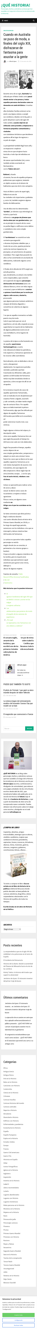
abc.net (7, 580)
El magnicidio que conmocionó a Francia (18, 714)
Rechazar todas (18, 1325)
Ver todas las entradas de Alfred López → (23, 672)
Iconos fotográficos (10, 1166)
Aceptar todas (18, 1315)
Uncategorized (8, 30)
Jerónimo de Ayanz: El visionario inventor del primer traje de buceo (18, 1009)
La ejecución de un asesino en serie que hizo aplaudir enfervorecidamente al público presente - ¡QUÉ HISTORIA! (19, 1020)
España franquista (9, 1135)
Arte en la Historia (9, 1078)
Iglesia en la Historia (10, 1170)
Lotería (6, 1191)
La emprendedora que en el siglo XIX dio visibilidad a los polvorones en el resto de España (17, 954)
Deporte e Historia (10, 1110)
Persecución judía (9, 1219)
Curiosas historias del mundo (13, 1103)
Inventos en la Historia (11, 1180)
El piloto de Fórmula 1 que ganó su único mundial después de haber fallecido (18, 691)
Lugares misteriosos (10, 1202)
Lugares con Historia (10, 1198)
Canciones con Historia (11, 1085)
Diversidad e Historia (10, 1117)
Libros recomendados (11, 1188)
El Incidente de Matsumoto (13, 960)
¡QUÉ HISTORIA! (15, 5)
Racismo (6, 1240)
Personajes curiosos (10, 1223)
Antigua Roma (8, 1075)
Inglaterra (6, 1173)
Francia (6, 1149)
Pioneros (6, 1226)
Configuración (18, 1320)
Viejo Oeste (7, 1279)
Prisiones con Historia (11, 1237)
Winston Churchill (9, 1283)
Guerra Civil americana (11, 1152)
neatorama (8, 583)
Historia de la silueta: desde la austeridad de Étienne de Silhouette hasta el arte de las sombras (18, 966)
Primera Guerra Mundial (11, 1233)
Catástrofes (7, 1089)
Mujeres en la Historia (11, 1212)
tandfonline (24, 577)
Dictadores (7, 1114)
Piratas (6, 1230)
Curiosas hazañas (9, 1100)
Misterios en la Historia (11, 1209)
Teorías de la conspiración (12, 1258)
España (6, 1131)
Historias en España (10, 1159)
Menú (6, 20)
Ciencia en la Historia (10, 1093)
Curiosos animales (9, 1107)
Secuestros (7, 1247)
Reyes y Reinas (8, 1244)
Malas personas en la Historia (13, 1205)
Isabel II (6, 1184)
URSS (5, 1272)
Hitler (5, 1163)
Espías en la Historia (10, 1138)
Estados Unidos (9, 1142)
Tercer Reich (7, 1261)
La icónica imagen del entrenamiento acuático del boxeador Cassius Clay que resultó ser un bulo (18, 703)
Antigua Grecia (8, 1071)
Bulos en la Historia (10, 1082)
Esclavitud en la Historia (11, 1128)
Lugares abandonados (11, 1195)
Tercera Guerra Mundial (11, 1265)
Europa (5, 1145)
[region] (18, 1312)
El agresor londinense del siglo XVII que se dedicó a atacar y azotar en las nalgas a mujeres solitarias (19, 599)
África (5, 1068)
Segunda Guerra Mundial (12, 1251)
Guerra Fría (7, 1156)
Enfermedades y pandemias (13, 1124)
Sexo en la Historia (10, 1254)
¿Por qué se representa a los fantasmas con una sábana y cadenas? (18, 623)
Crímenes (6, 1096)
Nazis (5, 1216)
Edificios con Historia (11, 1121)
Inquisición (7, 1177)
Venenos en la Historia (11, 1276)
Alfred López (13, 61)
